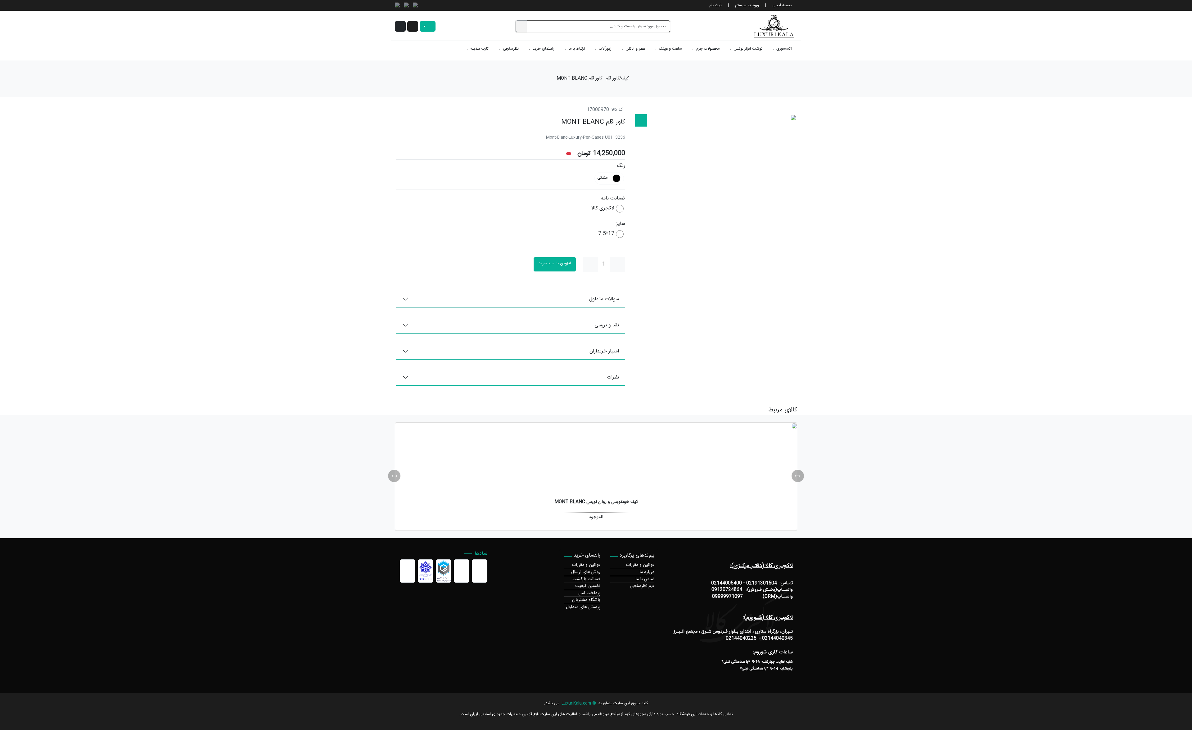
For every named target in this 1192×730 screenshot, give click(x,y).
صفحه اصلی (782, 5)
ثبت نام (715, 5)
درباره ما (646, 572)
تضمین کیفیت (587, 586)
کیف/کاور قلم (617, 78)
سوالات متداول (604, 299)
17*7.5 (606, 234)
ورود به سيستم (747, 5)
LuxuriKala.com (576, 703)
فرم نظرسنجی (642, 586)
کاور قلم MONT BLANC (579, 78)
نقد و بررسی (606, 325)
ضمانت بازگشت (586, 579)
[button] (412, 26)
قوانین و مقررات (640, 565)
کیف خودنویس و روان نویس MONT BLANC (596, 502)
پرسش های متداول (583, 607)
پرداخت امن (589, 593)
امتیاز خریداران (604, 351)
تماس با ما (644, 579)
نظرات (613, 377)
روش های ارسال (585, 572)
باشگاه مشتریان (586, 600)
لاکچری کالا (602, 209)
